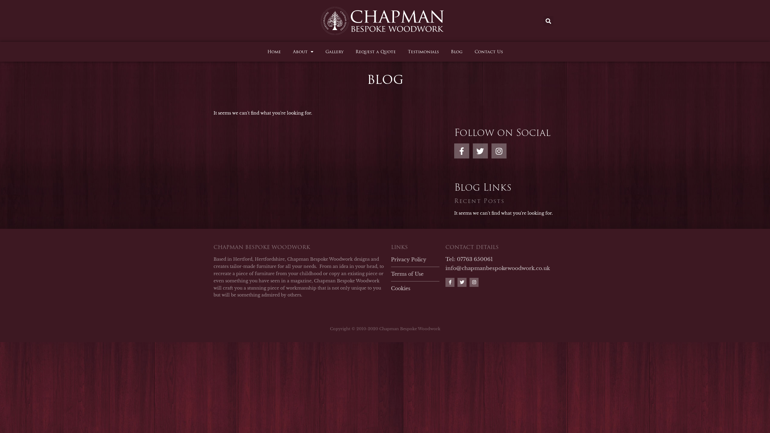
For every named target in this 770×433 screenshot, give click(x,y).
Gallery (334, 51)
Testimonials (423, 51)
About (300, 51)
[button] (548, 21)
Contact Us (489, 51)
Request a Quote (376, 51)
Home (274, 51)
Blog (457, 51)
